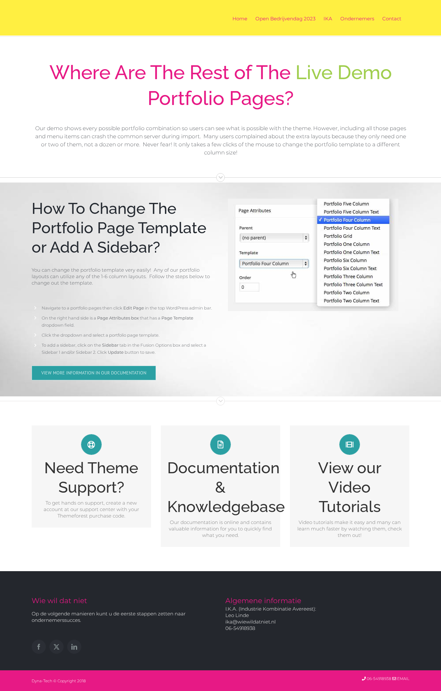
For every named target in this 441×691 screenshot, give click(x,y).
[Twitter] (56, 647)
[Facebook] (39, 647)
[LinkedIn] (74, 647)
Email (402, 678)
